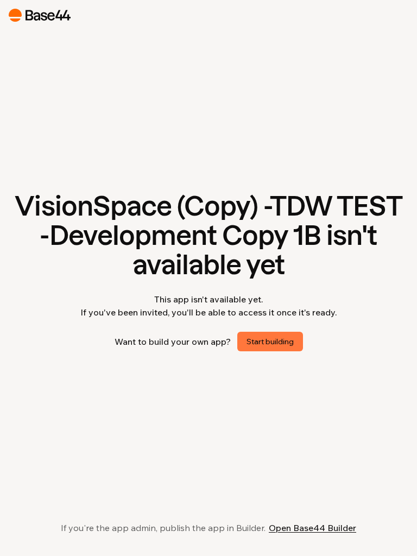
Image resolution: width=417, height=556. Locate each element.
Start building (270, 341)
